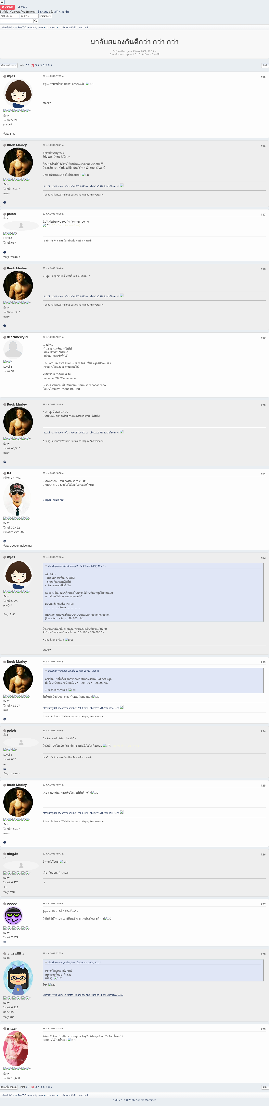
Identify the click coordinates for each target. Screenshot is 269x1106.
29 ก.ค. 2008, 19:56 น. (53, 903)
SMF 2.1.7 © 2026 (124, 1100)
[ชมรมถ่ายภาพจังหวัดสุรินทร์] (4, 541)
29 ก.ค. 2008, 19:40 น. (53, 730)
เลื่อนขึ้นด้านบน (9, 1086)
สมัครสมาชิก (61, 11)
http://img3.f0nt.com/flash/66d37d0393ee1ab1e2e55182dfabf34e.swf (81, 186)
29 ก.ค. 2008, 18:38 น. (53, 213)
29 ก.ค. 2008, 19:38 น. (53, 661)
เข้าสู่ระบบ (42, 11)
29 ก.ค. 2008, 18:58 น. (53, 473)
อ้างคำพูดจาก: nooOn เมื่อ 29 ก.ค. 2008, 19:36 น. (73, 670)
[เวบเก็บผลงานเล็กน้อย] (4, 252)
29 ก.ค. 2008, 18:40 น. (53, 268)
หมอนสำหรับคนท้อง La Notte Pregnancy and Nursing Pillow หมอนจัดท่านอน (83, 995)
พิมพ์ (265, 65)
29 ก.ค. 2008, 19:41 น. (53, 784)
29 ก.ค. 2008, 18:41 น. (53, 336)
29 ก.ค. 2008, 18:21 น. (53, 144)
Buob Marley (17, 145)
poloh (11, 214)
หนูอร (11, 76)
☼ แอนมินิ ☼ (16, 953)
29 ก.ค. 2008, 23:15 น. (53, 1028)
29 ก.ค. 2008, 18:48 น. (53, 404)
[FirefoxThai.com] (4, 942)
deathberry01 (17, 337)
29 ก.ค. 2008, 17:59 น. (53, 75)
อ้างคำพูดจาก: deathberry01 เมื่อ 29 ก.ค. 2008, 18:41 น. (77, 566)
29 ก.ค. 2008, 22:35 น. (53, 953)
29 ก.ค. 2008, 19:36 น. (53, 556)
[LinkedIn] (4, 202)
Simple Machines (146, 1100)
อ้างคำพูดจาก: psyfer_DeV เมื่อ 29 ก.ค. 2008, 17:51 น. (76, 962)
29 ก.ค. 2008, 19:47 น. (53, 853)
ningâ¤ (12, 854)
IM (9, 473)
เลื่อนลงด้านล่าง (8, 65)
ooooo (12, 903)
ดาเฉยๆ (12, 1028)
